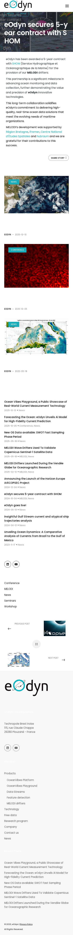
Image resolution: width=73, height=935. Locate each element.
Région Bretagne (17, 132)
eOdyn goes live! (15, 505)
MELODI (8, 589)
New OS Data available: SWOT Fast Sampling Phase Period (32, 885)
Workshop (10, 606)
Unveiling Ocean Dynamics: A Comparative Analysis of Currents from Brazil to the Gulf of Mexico (34, 536)
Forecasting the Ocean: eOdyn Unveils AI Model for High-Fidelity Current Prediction (31, 297)
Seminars (10, 600)
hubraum (43, 136)
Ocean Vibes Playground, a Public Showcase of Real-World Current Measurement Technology (32, 223)
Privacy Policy (26, 924)
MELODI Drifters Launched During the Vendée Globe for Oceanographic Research (36, 905)
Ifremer (34, 132)
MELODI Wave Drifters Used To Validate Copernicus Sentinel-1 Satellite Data (36, 895)
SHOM (16, 64)
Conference (17, 249)
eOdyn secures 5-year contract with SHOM (32, 494)
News (14, 181)
